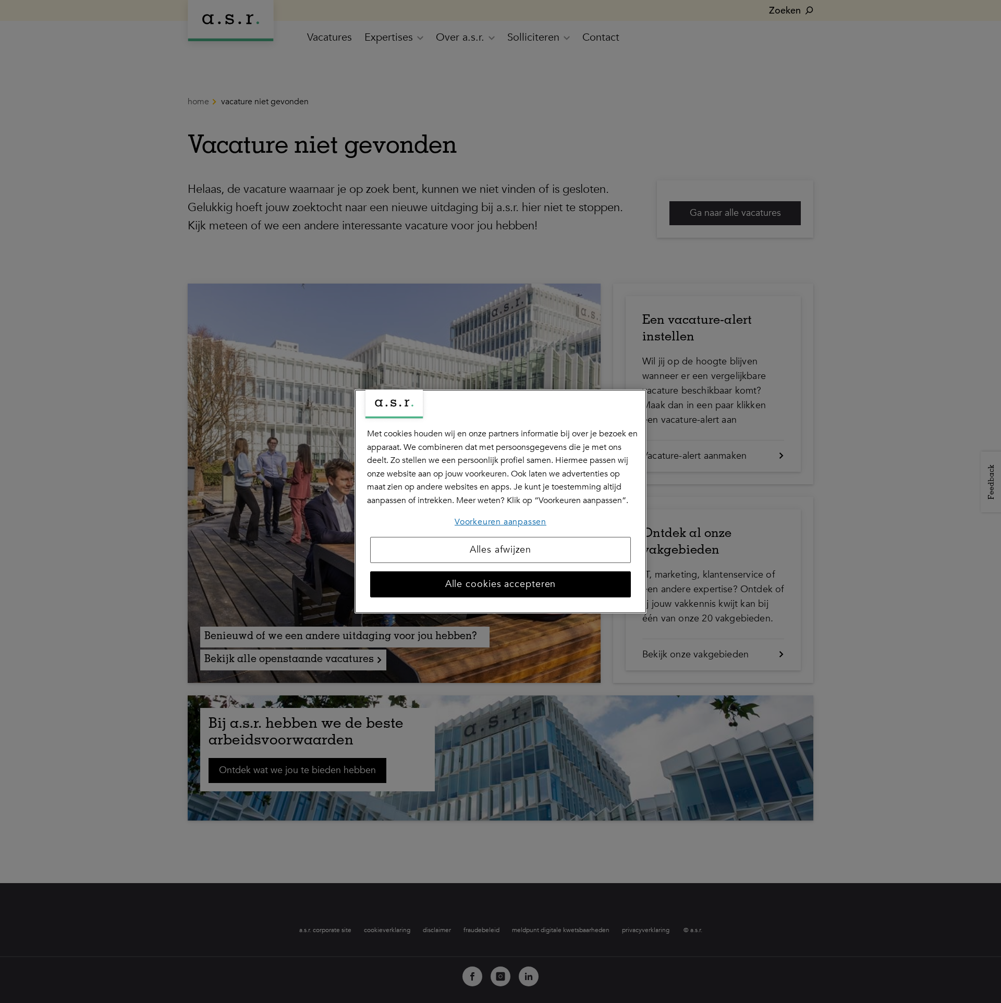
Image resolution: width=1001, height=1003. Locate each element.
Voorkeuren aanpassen (500, 521)
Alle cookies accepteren (500, 584)
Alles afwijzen (501, 549)
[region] (500, 501)
